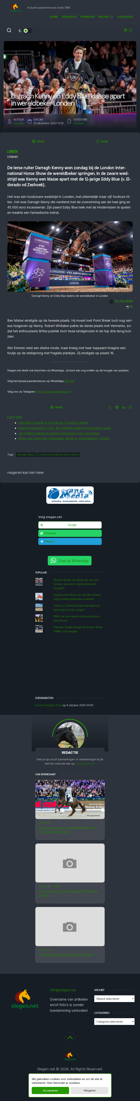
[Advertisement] (70, 665)
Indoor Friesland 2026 (48, 705)
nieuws (104, 16)
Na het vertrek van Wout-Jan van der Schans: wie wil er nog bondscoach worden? (76, 584)
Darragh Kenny (26, 454)
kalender (125, 16)
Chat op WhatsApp (73, 560)
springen (87, 16)
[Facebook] (125, 30)
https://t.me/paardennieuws (53, 391)
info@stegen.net (85, 763)
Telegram (49, 541)
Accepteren (50, 1090)
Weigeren (90, 1090)
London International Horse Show (59, 454)
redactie (18, 123)
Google (72, 525)
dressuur (69, 16)
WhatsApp (50, 533)
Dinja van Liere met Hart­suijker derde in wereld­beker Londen (67, 830)
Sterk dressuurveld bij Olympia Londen (66, 955)
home (54, 16)
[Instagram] (130, 30)
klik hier (69, 381)
